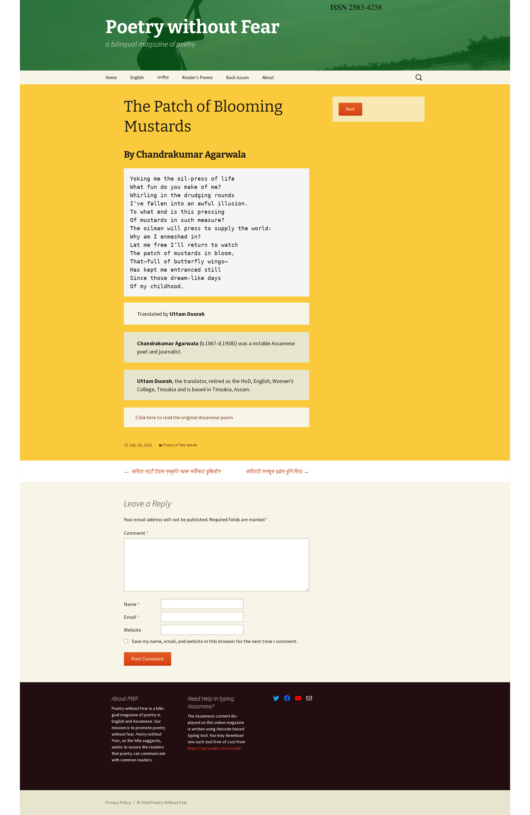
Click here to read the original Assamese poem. (185, 417)
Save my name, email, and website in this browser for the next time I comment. (215, 641)
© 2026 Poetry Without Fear (162, 802)
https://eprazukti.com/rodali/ (214, 748)
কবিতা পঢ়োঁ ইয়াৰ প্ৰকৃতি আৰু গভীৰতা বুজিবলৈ (172, 471)
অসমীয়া (163, 77)
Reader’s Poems (197, 77)
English (137, 77)
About (268, 77)
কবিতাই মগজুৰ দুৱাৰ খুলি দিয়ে (277, 471)
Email (131, 617)
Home (111, 77)
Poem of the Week (180, 445)
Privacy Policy (118, 802)
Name (132, 604)
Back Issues (237, 77)
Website (132, 630)
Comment (136, 533)
